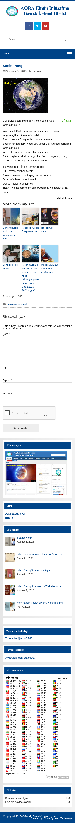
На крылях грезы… (47, 229)
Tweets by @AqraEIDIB (18, 638)
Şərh (6, 334)
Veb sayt (8, 393)
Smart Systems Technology (58, 818)
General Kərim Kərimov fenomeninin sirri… (11, 233)
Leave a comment (17, 304)
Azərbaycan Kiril (16, 513)
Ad (5, 367)
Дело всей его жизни (11, 266)
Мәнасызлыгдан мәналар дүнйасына (49, 268)
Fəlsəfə (37, 71)
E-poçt (7, 380)
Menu (7, 53)
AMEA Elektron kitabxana (19, 657)
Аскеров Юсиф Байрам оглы (30, 229)
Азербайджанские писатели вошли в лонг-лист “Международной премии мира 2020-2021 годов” (30, 277)
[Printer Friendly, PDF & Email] (66, 120)
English (10, 517)
